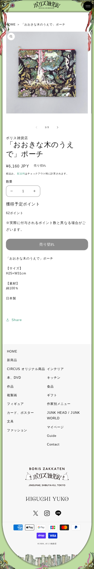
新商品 (12, 360)
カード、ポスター (20, 412)
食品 (50, 386)
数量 (9, 181)
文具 (10, 421)
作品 (10, 386)
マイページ (55, 427)
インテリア (55, 369)
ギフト (52, 395)
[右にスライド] (57, 127)
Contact (53, 444)
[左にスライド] (36, 127)
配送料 (21, 173)
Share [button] (17, 320)
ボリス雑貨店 (50, 543)
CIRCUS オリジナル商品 (26, 369)
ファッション (17, 430)
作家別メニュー (59, 404)
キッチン (53, 377)
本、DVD (14, 377)
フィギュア (15, 404)
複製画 (12, 395)
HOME (12, 351)
